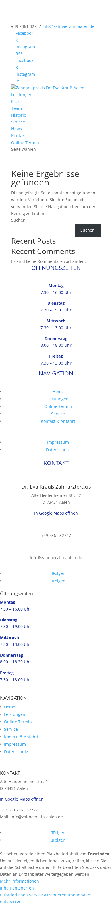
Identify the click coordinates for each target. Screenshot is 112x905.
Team (16, 108)
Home (58, 391)
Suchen (18, 220)
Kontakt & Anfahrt (58, 421)
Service (18, 122)
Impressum (58, 442)
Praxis (17, 101)
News (16, 128)
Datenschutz (58, 449)
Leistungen (21, 94)
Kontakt (18, 135)
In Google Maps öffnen (56, 513)
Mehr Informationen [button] (19, 881)
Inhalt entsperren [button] (17, 888)
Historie (18, 115)
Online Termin (25, 142)
